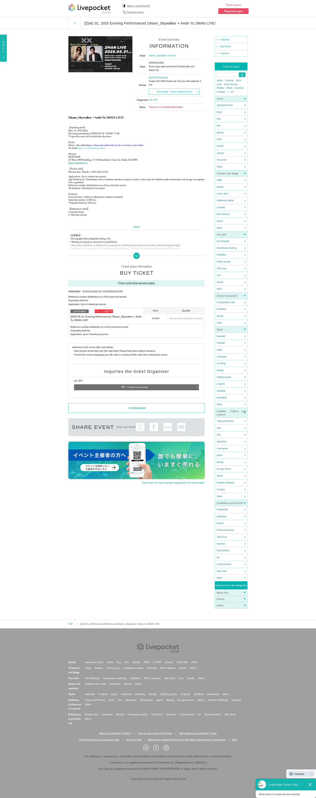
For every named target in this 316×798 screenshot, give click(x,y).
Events (221, 599)
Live (219, 275)
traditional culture (225, 200)
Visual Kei (222, 160)
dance (220, 221)
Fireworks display (225, 530)
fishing (220, 462)
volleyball (221, 356)
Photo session (231, 84)
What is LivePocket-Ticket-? (115, 733)
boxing (220, 370)
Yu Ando (172, 55)
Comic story (222, 193)
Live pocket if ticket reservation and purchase (89, 9)
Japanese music (225, 105)
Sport (220, 329)
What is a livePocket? (138, 6)
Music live (222, 592)
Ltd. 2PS (153, 100)
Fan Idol (221, 234)
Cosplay (221, 92)
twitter (140, 427)
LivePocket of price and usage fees (99, 739)
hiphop (220, 132)
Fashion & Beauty (225, 482)
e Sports (221, 384)
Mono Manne (223, 214)
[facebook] (158, 748)
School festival (224, 564)
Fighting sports (224, 377)
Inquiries (224, 53)
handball (221, 391)
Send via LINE (167, 427)
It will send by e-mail (181, 427)
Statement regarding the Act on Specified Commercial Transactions (186, 739)
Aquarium (221, 441)
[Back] (74, 23)
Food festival (223, 550)
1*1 (232, 92)
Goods (220, 282)
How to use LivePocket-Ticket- (155, 733)
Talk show (222, 268)
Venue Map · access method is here (174, 91)
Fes (218, 125)
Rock (219, 112)
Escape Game (224, 469)
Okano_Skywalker (158, 55)
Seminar (221, 543)
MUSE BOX (154, 77)
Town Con (222, 537)
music (220, 98)
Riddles (220, 88)
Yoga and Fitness (225, 421)
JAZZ (219, 139)
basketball (222, 397)
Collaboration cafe (226, 302)
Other (219, 167)
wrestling (221, 363)
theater (220, 187)
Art (218, 557)
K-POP (220, 146)
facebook (154, 427)
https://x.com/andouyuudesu (91, 148)
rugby (219, 349)
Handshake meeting (227, 248)
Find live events (135, 12)
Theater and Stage (227, 173)
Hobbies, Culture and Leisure (74, 704)
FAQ (234, 739)
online (220, 80)
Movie (230, 88)
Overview (225, 39)
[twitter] (148, 748)
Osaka (163, 77)
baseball (221, 336)
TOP (70, 624)
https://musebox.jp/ (78, 162)
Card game (222, 448)
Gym (219, 428)
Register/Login (233, 11)
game (219, 455)
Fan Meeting (223, 241)
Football (221, 343)
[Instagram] (168, 748)
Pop (219, 119)
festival (220, 523)
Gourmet (239, 88)
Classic (220, 153)
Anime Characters (227, 295)
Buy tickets (225, 46)
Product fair (222, 509)
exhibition (221, 255)
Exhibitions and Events (230, 503)
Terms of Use (133, 739)
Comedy (229, 80)
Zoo (219, 434)
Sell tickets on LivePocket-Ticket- (198, 733)
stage (219, 180)
